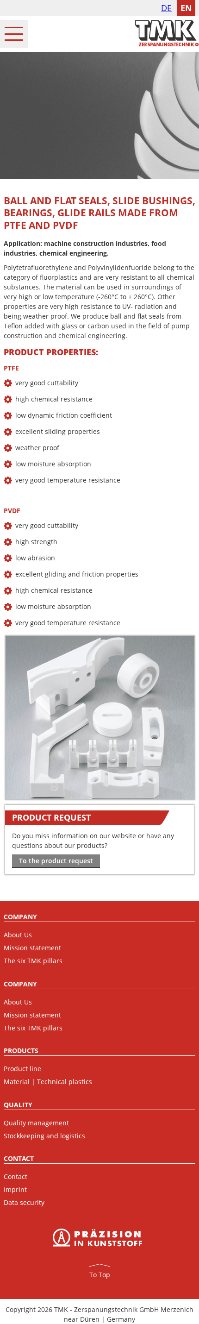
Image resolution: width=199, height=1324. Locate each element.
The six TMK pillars (33, 960)
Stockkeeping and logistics (44, 1135)
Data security (24, 1202)
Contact (15, 1176)
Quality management (36, 1122)
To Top (99, 1274)
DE (166, 7)
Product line (22, 1068)
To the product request (56, 860)
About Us (18, 934)
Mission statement (32, 947)
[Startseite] (167, 44)
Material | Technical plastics (48, 1081)
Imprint (15, 1189)
